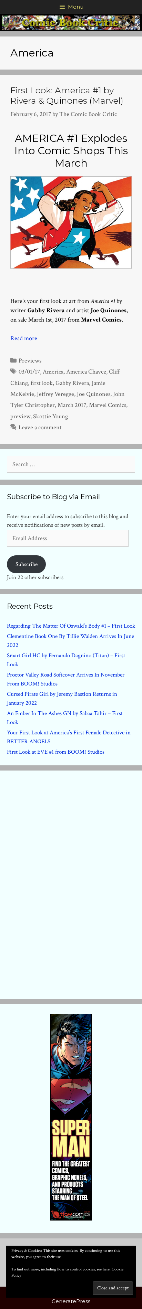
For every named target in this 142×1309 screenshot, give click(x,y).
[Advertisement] (71, 883)
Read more (23, 338)
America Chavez (86, 372)
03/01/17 (29, 372)
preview (20, 416)
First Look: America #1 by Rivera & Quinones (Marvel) (66, 95)
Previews (30, 361)
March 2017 (72, 405)
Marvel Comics (107, 405)
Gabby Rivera (72, 383)
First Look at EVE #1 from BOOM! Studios (55, 752)
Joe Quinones (93, 394)
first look (42, 383)
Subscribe (27, 564)
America (53, 372)
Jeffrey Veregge (55, 394)
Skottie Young (50, 416)
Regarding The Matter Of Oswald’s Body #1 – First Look (71, 626)
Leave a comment (40, 427)
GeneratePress (71, 1301)
